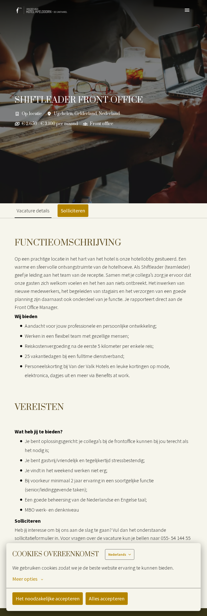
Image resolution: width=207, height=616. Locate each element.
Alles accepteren (106, 598)
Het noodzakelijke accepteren (48, 598)
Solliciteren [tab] (73, 210)
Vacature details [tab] (33, 210)
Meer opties (24, 579)
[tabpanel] (103, 413)
